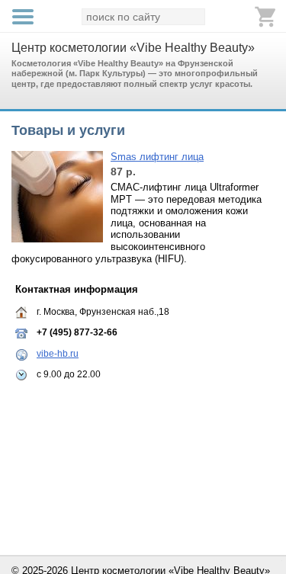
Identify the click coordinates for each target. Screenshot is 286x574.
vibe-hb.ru (58, 353)
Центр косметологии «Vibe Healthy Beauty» (133, 47)
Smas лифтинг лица (157, 156)
